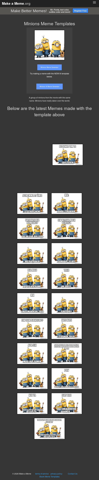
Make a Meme (16, 3)
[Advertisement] (87, 64)
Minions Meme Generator (49, 67)
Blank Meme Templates (49, 476)
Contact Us (72, 473)
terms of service (42, 473)
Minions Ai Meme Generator (49, 86)
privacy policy (56, 473)
